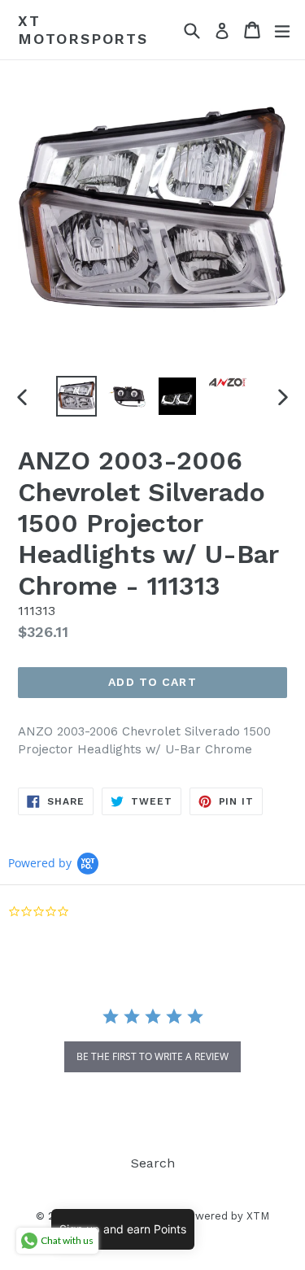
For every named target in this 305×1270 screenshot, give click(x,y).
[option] (76, 396)
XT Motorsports (83, 29)
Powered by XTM (225, 1216)
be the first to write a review (152, 1056)
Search (153, 1163)
